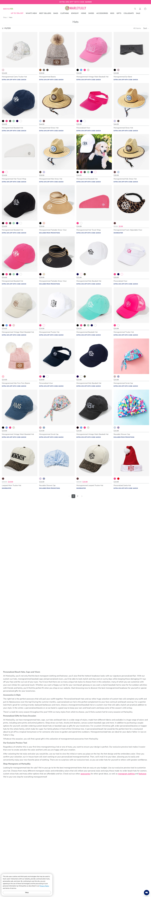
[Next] (82, 496)
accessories (85, 773)
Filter (7, 28)
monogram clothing (126, 773)
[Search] (135, 8)
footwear (142, 773)
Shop (5, 17)
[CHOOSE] (34, 64)
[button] (146, 28)
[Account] (140, 8)
